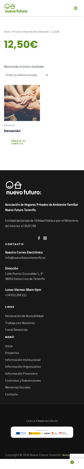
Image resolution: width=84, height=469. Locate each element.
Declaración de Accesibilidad (24, 316)
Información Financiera (21, 373)
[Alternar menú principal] (75, 8)
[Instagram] (45, 238)
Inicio (7, 31)
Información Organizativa (23, 367)
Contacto (11, 394)
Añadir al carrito (18, 142)
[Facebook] (39, 238)
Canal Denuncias (16, 330)
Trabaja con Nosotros (20, 323)
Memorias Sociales (18, 387)
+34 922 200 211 (16, 295)
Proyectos (12, 353)
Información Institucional (22, 360)
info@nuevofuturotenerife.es (25, 258)
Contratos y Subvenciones (23, 380)
